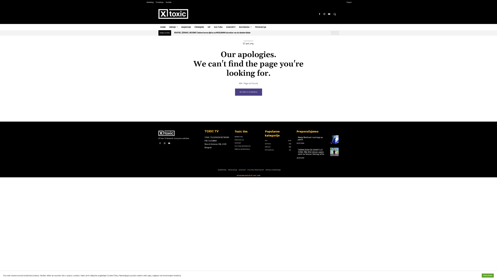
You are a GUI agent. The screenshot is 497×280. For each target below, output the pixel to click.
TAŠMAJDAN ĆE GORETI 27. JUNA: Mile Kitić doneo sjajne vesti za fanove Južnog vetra (311, 152)
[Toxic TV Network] (179, 133)
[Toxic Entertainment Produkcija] (173, 14)
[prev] (332, 32)
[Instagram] (324, 14)
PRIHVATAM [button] (487, 275)
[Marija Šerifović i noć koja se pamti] (334, 139)
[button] (335, 14)
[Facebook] (319, 14)
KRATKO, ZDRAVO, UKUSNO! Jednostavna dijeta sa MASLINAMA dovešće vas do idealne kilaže (212, 33)
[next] (337, 32)
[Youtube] (329, 14)
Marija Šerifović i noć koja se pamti (310, 138)
